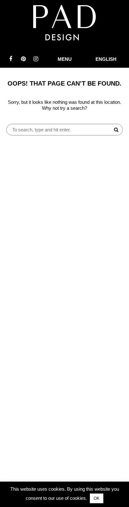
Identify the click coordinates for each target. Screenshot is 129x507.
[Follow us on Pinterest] (23, 59)
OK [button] (97, 498)
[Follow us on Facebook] (10, 59)
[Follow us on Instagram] (35, 59)
